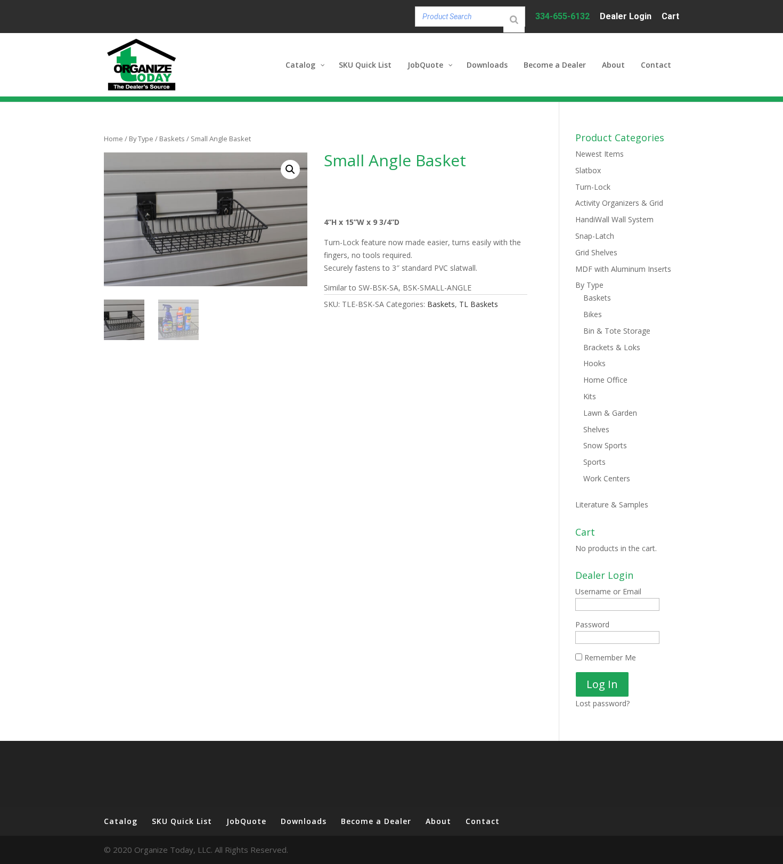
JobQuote (246, 821)
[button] (290, 169)
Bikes (592, 314)
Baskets (172, 138)
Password (592, 624)
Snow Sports (605, 445)
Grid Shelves (596, 252)
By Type (141, 138)
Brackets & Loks (611, 347)
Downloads (304, 821)
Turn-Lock (592, 187)
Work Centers (606, 478)
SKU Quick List (182, 821)
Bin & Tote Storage (616, 331)
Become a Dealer (376, 821)
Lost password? (602, 703)
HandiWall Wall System (614, 219)
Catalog (120, 821)
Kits (589, 396)
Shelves (596, 429)
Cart (670, 16)
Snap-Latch (594, 236)
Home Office (605, 380)
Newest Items (599, 154)
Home (113, 138)
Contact (483, 821)
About (438, 821)
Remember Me (609, 657)
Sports (594, 462)
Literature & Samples (611, 504)
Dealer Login (625, 16)
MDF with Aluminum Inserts (623, 269)
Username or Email (608, 591)
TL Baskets (478, 304)
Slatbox (588, 170)
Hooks (594, 363)
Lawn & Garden (610, 413)
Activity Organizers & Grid (619, 203)
